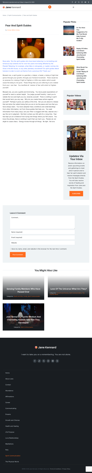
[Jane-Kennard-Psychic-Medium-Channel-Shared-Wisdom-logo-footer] (46, 346)
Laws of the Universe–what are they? (68, 289)
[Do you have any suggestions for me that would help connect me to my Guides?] (68, 27)
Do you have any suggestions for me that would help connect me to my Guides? (81, 34)
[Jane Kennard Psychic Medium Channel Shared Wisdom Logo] (12, 6)
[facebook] (72, 2)
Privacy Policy (66, 469)
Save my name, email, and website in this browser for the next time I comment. (39, 249)
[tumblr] (88, 2)
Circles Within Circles (13, 30)
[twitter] (79, 2)
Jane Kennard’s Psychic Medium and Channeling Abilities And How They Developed (23, 320)
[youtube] (85, 2)
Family (25, 296)
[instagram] (82, 2)
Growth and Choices (63, 293)
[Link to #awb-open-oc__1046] (49, 7)
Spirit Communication (34, 296)
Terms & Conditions (55, 469)
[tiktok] (75, 2)
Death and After (18, 296)
